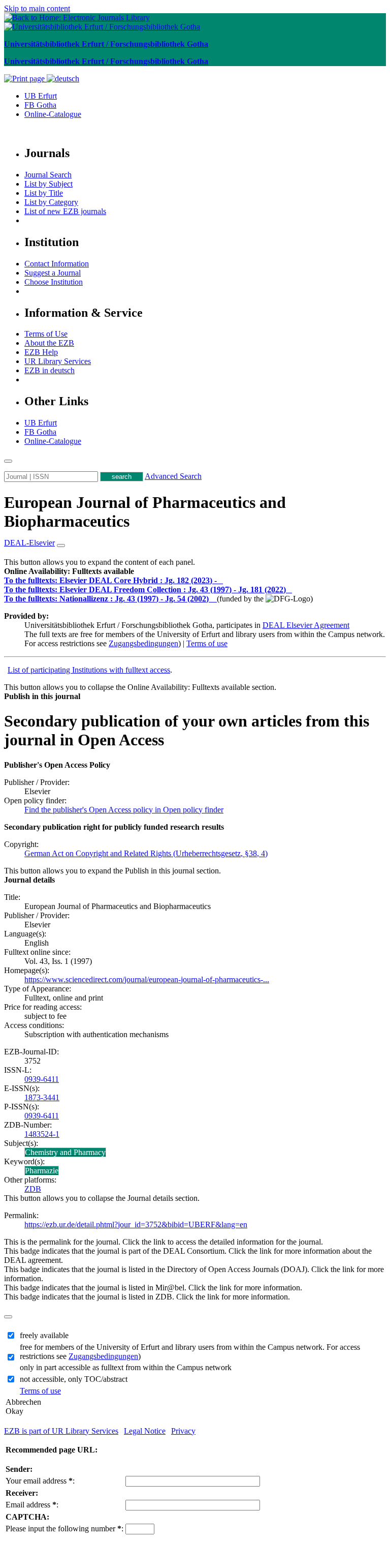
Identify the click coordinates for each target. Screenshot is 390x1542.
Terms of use (207, 643)
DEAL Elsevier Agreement (306, 625)
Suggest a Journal (52, 272)
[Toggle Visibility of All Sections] (61, 545)
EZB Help (41, 352)
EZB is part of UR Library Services (61, 1431)
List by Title (43, 193)
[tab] (195, 571)
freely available (44, 1335)
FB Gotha (40, 105)
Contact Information (56, 263)
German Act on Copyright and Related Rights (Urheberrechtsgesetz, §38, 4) (146, 853)
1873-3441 (41, 1097)
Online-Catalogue (52, 114)
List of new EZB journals (65, 211)
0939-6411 (41, 1079)
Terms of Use (46, 333)
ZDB (32, 1189)
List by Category (51, 202)
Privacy (183, 1431)
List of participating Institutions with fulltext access (89, 670)
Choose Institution (53, 282)
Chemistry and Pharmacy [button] (65, 1152)
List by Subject (48, 183)
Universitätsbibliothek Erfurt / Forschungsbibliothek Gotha (106, 44)
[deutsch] (63, 78)
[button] (69, 571)
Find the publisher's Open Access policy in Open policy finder (123, 809)
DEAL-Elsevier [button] (29, 542)
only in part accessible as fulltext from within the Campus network (126, 1367)
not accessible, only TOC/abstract (73, 1379)
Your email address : (40, 1480)
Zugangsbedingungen (143, 643)
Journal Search (48, 174)
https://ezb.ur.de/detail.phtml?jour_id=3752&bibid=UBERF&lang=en (135, 1224)
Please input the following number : (64, 1528)
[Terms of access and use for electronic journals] (221, 580)
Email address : (32, 1504)
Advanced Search (173, 476)
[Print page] (25, 78)
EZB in (49, 370)
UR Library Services (57, 361)
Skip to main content (37, 8)
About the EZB (49, 343)
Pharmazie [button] (41, 1170)
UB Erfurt (40, 96)
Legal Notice (145, 1431)
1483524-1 (41, 1134)
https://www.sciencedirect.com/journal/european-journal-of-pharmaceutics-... (146, 979)
